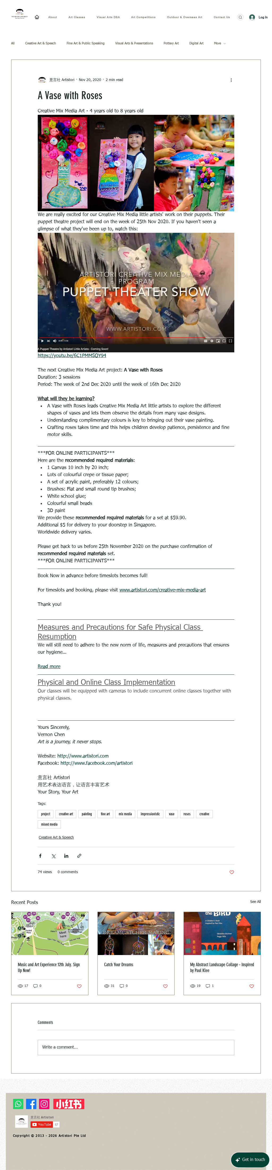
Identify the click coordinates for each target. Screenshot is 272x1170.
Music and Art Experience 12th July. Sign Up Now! (49, 967)
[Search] (240, 17)
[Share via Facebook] (40, 855)
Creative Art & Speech (40, 43)
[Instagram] (44, 1104)
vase (172, 814)
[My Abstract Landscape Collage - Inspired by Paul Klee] (222, 933)
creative (204, 814)
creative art (66, 814)
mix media (125, 814)
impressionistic (150, 814)
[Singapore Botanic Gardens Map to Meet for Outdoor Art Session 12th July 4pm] (49, 933)
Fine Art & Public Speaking (86, 43)
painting (87, 814)
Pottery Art (171, 43)
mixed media (49, 824)
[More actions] (231, 80)
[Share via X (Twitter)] (53, 855)
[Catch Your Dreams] (136, 933)
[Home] (37, 17)
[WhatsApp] (18, 1104)
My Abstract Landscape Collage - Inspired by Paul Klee (222, 967)
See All (255, 902)
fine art (105, 814)
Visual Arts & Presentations (134, 43)
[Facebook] (31, 1104)
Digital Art (196, 43)
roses (187, 814)
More (217, 43)
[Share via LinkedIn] (66, 855)
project (45, 814)
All (13, 43)
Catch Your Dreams (118, 965)
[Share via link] (79, 855)
